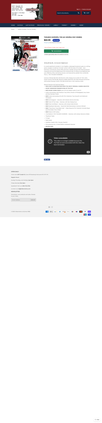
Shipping (46, 42)
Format (64, 25)
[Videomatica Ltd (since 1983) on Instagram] (52, 207)
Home (13, 25)
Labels (55, 25)
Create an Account (86, 9)
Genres (73, 25)
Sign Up (33, 199)
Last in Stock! (30, 25)
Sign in (78, 9)
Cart (87, 13)
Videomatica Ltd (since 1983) (22, 211)
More (81, 25)
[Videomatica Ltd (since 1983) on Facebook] (49, 207)
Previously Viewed (43, 25)
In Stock (20, 25)
